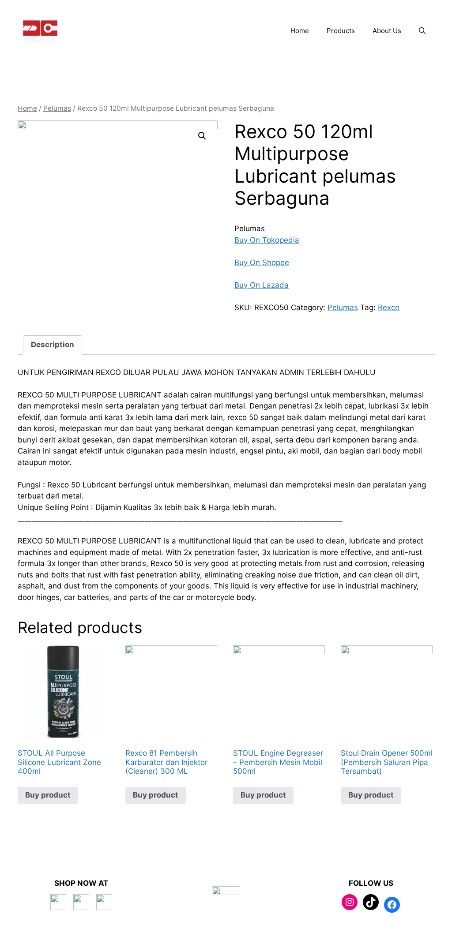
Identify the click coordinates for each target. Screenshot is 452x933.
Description (52, 344)
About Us (387, 30)
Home (299, 30)
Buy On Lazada (261, 285)
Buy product (48, 795)
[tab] (52, 345)
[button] (422, 31)
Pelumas (57, 108)
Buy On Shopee (261, 262)
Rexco (388, 307)
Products (341, 30)
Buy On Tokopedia (266, 240)
